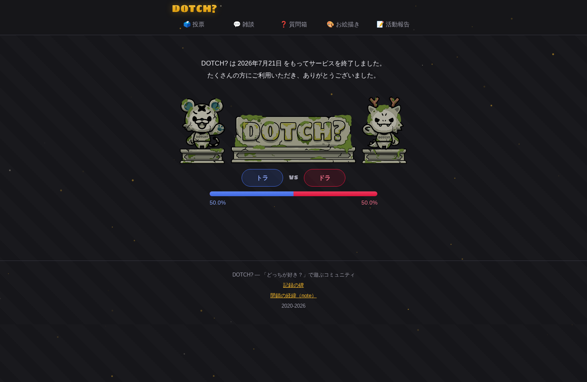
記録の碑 (293, 285)
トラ (262, 177)
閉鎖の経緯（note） (293, 295)
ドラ (325, 177)
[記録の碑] (293, 138)
